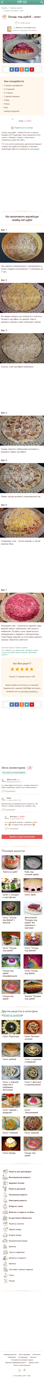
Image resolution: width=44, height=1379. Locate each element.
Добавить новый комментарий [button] (22, 837)
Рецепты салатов (21, 648)
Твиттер (27, 69)
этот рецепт (34, 149)
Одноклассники (22, 69)
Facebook (17, 69)
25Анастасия (11, 780)
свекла (17, 650)
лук (13, 650)
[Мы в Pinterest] (24, 1370)
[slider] (22, 669)
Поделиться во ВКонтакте (12, 69)
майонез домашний (11, 111)
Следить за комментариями (15, 773)
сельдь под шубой (8, 652)
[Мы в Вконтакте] (19, 1370)
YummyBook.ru (22, 2)
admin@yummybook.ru (29, 692)
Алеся (21, 121)
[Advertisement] (22, 178)
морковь (8, 650)
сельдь (35, 650)
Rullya (9, 798)
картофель (28, 650)
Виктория (13, 817)
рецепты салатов (21, 652)
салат (22, 650)
